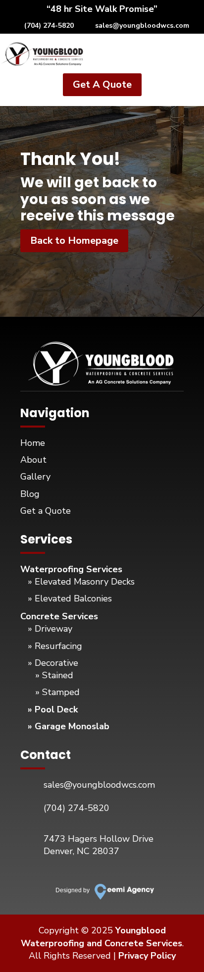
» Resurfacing (55, 646)
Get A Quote (102, 84)
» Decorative (53, 663)
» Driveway (50, 629)
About (33, 460)
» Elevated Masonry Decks (81, 582)
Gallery (35, 477)
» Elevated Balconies (70, 598)
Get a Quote (45, 511)
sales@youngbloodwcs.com (142, 25)
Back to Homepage (74, 240)
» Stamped (57, 692)
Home (32, 443)
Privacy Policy (147, 956)
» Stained (54, 675)
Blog (30, 494)
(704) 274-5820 (49, 25)
